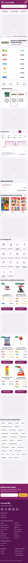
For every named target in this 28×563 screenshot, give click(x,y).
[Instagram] (13, 509)
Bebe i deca (17, 257)
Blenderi (16, 523)
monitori (23, 433)
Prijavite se (23, 495)
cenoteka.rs (3, 515)
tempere (10, 423)
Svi (25, 195)
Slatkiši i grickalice (17, 249)
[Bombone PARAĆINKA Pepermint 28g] (5, 43)
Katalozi (6, 11)
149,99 (11, 301)
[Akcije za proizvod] (8, 39)
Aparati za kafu (17, 529)
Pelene (2, 523)
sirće (12, 454)
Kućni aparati (3, 266)
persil (10, 457)
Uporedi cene (6, 308)
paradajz (4, 457)
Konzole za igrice (5, 538)
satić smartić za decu (7, 426)
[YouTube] (17, 509)
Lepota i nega (3, 257)
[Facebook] (2, 509)
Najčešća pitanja (19, 551)
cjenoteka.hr (4, 517)
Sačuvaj (24, 84)
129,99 (11, 298)
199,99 (11, 351)
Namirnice (10, 248)
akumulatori (4, 437)
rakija (11, 450)
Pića (24, 248)
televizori (12, 440)
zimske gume (13, 437)
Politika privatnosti (19, 555)
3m (20, 131)
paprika (24, 454)
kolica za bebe (5, 447)
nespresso (4, 450)
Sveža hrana (3, 248)
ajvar (3, 454)
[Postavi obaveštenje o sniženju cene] (25, 136)
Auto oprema (10, 275)
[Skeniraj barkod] (24, 6)
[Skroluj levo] (3, 98)
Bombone (9, 36)
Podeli (17, 84)
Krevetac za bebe (5, 527)
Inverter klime (17, 525)
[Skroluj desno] (26, 11)
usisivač (4, 443)
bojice (22, 423)
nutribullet (19, 440)
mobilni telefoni (15, 433)
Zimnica (24, 11)
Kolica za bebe (4, 525)
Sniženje (4, 84)
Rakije (2, 531)
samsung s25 (5, 433)
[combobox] (13, 6)
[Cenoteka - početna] (14, 2)
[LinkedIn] (9, 509)
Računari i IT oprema (24, 267)
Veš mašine (3, 536)
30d (16, 131)
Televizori (16, 538)
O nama (2, 551)
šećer (18, 454)
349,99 (25, 381)
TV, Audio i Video (17, 267)
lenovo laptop (12, 430)
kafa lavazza (21, 447)
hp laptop (4, 430)
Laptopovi (16, 527)
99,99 (25, 298)
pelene (13, 447)
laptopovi (17, 426)
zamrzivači (4, 440)
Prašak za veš (4, 533)
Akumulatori (17, 536)
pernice (3, 423)
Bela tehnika (10, 266)
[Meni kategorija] (2, 2)
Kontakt (2, 553)
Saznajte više (22, 154)
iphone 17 (21, 430)
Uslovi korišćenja (19, 553)
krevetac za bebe (12, 443)
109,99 (25, 303)
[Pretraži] (3, 6)
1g (26, 131)
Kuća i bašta (24, 257)
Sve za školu (15, 11)
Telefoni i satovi (3, 276)
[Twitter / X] (5, 509)
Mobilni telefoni (18, 531)
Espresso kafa (4, 529)
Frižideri (16, 533)
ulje (8, 454)
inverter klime (22, 437)
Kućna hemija (10, 257)
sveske (17, 423)
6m (23, 131)
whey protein (18, 450)
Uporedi (10, 84)
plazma (16, 457)
